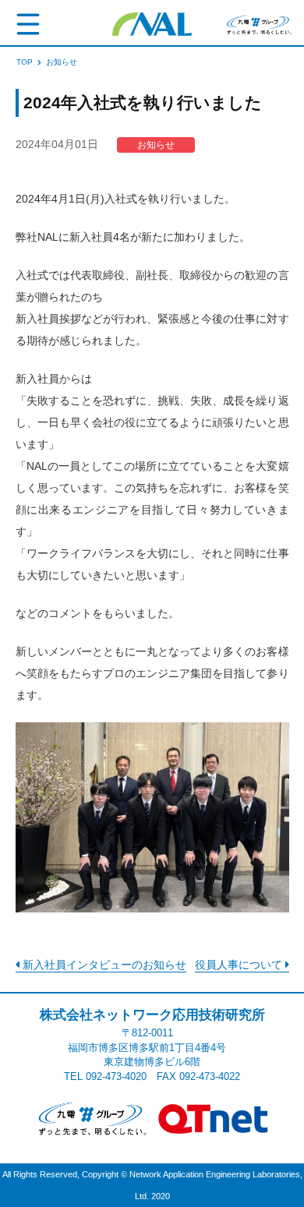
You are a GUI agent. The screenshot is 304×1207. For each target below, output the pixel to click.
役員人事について (240, 965)
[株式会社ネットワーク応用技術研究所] (152, 23)
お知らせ (156, 144)
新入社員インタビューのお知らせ (102, 965)
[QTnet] (213, 1118)
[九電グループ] (90, 1118)
